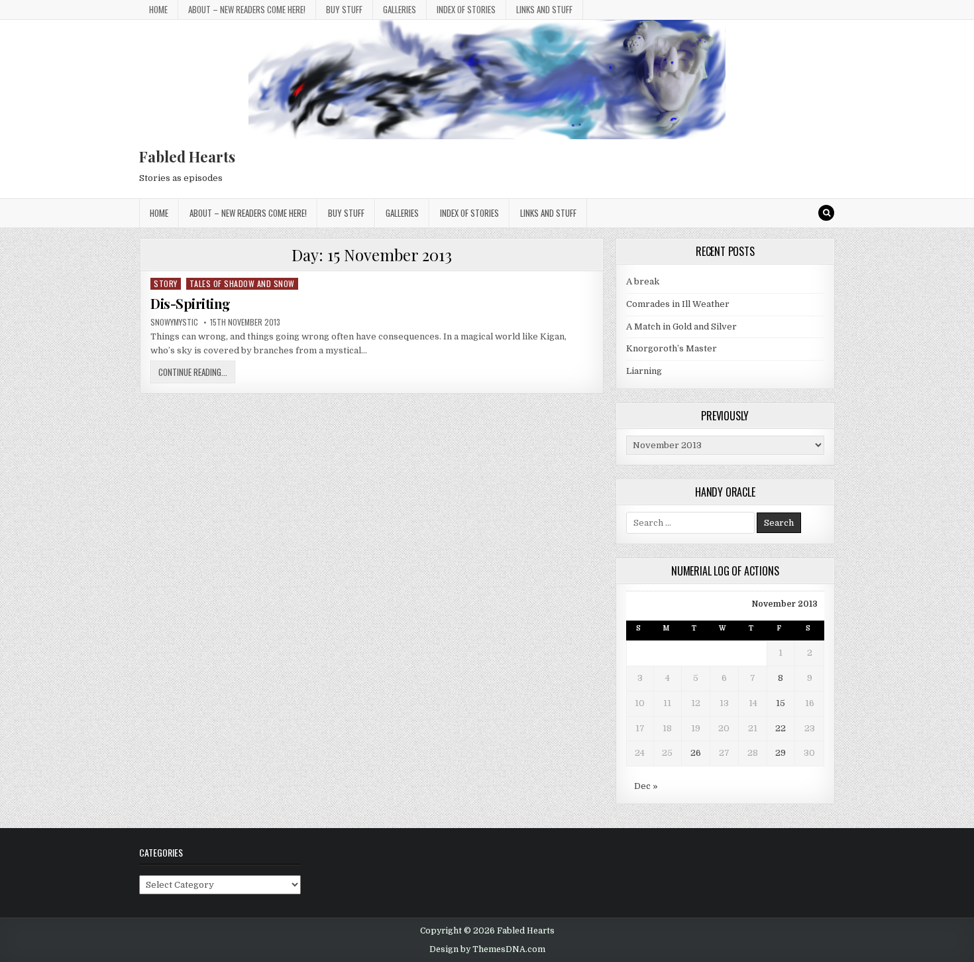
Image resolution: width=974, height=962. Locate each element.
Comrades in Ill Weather (678, 304)
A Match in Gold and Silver (681, 326)
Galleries (399, 9)
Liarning (644, 371)
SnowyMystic (174, 322)
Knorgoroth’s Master (671, 348)
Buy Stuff (344, 9)
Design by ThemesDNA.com (487, 949)
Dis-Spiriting (190, 303)
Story (166, 283)
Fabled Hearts (187, 156)
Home (158, 9)
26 (695, 753)
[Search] (826, 213)
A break (642, 281)
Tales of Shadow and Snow (242, 283)
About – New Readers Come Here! (246, 9)
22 (780, 728)
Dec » (646, 786)
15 (780, 703)
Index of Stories (466, 9)
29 (780, 753)
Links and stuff (544, 9)
